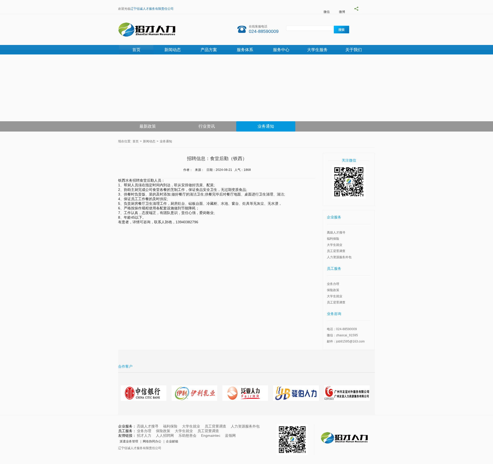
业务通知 (266, 126)
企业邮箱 (172, 441)
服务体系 (245, 50)
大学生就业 (334, 245)
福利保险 (333, 238)
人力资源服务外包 (339, 257)
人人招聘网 (165, 435)
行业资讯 (206, 126)
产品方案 (209, 50)
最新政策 (147, 126)
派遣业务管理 (129, 441)
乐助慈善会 (187, 435)
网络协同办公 (152, 441)
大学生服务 (317, 50)
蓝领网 (230, 435)
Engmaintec (210, 435)
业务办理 (333, 284)
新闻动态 (172, 50)
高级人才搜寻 (336, 232)
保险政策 (333, 290)
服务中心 (281, 50)
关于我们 (353, 50)
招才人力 (144, 435)
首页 (136, 50)
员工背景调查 (336, 251)
